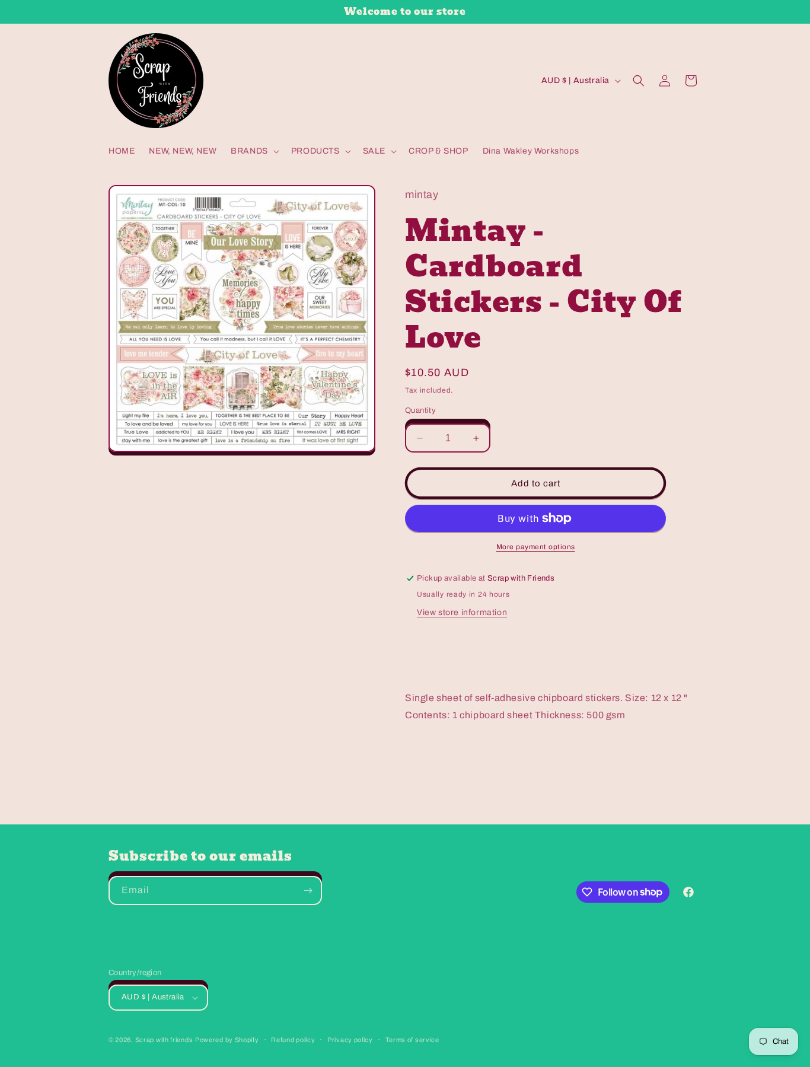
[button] (254, 151)
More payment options (535, 547)
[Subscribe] (308, 890)
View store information (462, 612)
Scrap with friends (164, 1039)
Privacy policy (350, 1039)
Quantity (420, 410)
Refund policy (293, 1039)
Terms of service (412, 1039)
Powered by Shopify (227, 1039)
